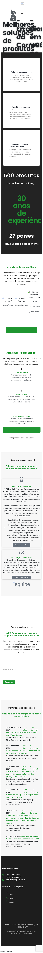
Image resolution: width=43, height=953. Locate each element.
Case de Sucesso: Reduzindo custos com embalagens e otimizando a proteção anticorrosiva (21, 774)
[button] (21, 545)
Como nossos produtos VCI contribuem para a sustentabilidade (23, 752)
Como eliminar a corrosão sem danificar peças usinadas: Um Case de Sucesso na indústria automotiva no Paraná (22, 819)
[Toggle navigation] (22, 13)
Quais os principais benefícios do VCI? (22, 839)
